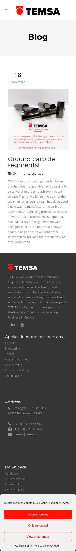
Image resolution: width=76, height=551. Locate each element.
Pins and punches (16, 359)
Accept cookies (38, 514)
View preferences (38, 536)
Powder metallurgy (17, 370)
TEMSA (12, 173)
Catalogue (11, 473)
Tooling (9, 354)
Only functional (38, 525)
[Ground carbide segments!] (38, 120)
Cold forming (13, 365)
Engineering (12, 348)
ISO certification (15, 479)
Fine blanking (13, 376)
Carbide (10, 343)
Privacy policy (13, 484)
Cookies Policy (23, 545)
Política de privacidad (46, 545)
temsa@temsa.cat (27, 434)
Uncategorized (33, 173)
